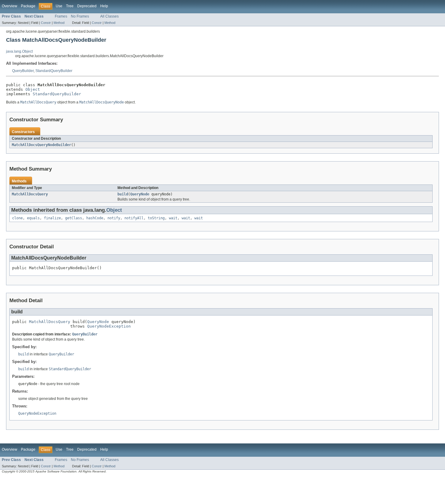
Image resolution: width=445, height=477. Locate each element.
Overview (9, 6)
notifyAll (133, 218)
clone (17, 218)
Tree (70, 6)
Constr (46, 23)
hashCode (94, 218)
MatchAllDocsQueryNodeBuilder (41, 145)
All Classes (109, 16)
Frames (61, 16)
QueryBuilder (23, 71)
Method (59, 23)
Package (28, 6)
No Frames (80, 16)
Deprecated (87, 6)
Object (32, 89)
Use (59, 6)
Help (104, 6)
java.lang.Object (19, 51)
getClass (73, 218)
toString (156, 218)
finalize (52, 218)
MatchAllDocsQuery (30, 194)
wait (173, 218)
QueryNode (139, 194)
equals (33, 218)
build (122, 194)
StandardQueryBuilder (53, 71)
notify (113, 218)
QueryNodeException (109, 326)
